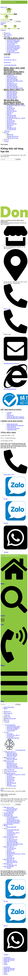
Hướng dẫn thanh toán (9, 958)
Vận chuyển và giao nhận (13, 428)
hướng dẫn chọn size (13, 136)
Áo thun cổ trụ (10, 109)
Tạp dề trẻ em (7, 62)
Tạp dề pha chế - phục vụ (10, 59)
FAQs (5, 963)
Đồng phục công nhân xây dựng (15, 81)
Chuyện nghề (10, 415)
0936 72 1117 (4, 7)
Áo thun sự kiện (11, 44)
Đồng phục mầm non (12, 759)
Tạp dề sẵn (9, 106)
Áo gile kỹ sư (10, 75)
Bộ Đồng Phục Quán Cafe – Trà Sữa (16, 105)
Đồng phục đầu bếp (12, 94)
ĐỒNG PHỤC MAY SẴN (14, 104)
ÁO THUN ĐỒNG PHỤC (14, 38)
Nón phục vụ (10, 112)
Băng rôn (9, 114)
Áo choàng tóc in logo (12, 102)
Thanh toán (6, 961)
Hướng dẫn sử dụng (13, 138)
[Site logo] (9, 14)
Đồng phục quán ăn (12, 91)
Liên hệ (9, 414)
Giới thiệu (9, 412)
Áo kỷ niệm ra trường (12, 42)
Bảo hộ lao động (11, 108)
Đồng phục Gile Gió (12, 76)
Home (2, 583)
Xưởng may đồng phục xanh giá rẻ (15, 416)
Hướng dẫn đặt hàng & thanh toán (15, 425)
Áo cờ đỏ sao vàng (11, 116)
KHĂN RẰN (9, 70)
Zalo (2, 624)
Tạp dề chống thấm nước (10, 65)
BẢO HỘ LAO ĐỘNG (13, 74)
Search (3, 615)
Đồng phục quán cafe (12, 92)
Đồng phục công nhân (12, 79)
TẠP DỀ (7, 54)
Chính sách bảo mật (12, 429)
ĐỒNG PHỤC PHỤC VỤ (14, 90)
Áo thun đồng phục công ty (13, 39)
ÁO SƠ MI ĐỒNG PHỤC (14, 72)
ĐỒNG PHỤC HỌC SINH (14, 68)
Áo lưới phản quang (12, 78)
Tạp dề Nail (7, 57)
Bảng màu (10, 134)
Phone (3, 665)
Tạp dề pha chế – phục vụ (13, 735)
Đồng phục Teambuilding (13, 41)
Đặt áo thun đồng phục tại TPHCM (15, 418)
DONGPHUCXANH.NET (11, 555)
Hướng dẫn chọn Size (12, 424)
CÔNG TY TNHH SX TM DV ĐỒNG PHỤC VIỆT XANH (12, 221)
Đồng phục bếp (10, 780)
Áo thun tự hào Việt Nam (13, 45)
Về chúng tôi (7, 957)
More (2, 701)
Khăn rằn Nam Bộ (11, 115)
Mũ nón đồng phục (11, 100)
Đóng (2, 790)
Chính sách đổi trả (11, 426)
